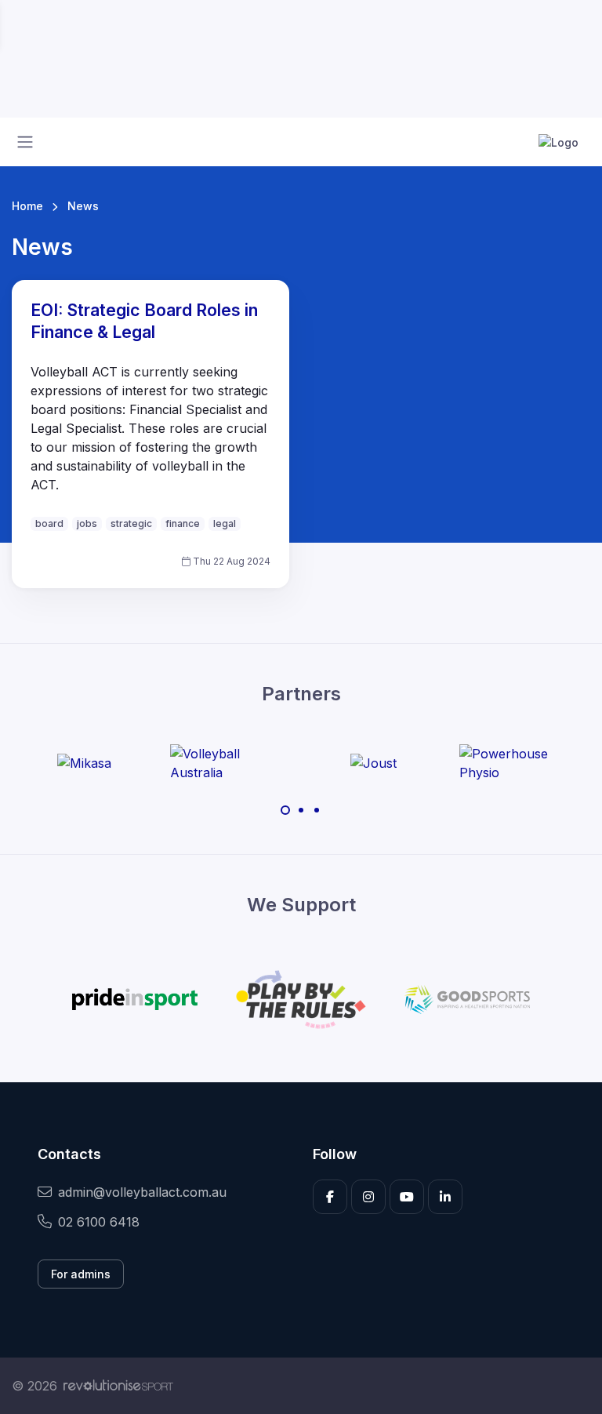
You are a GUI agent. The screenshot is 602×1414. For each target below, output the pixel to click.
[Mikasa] (84, 763)
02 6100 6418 (99, 1222)
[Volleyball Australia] (229, 763)
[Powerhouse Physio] (518, 763)
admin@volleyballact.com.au (142, 1192)
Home (27, 206)
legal (224, 523)
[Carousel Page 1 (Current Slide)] (285, 810)
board (49, 523)
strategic (131, 523)
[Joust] (373, 763)
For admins (81, 1274)
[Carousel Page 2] (301, 810)
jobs (87, 523)
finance (182, 523)
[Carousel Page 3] (316, 810)
